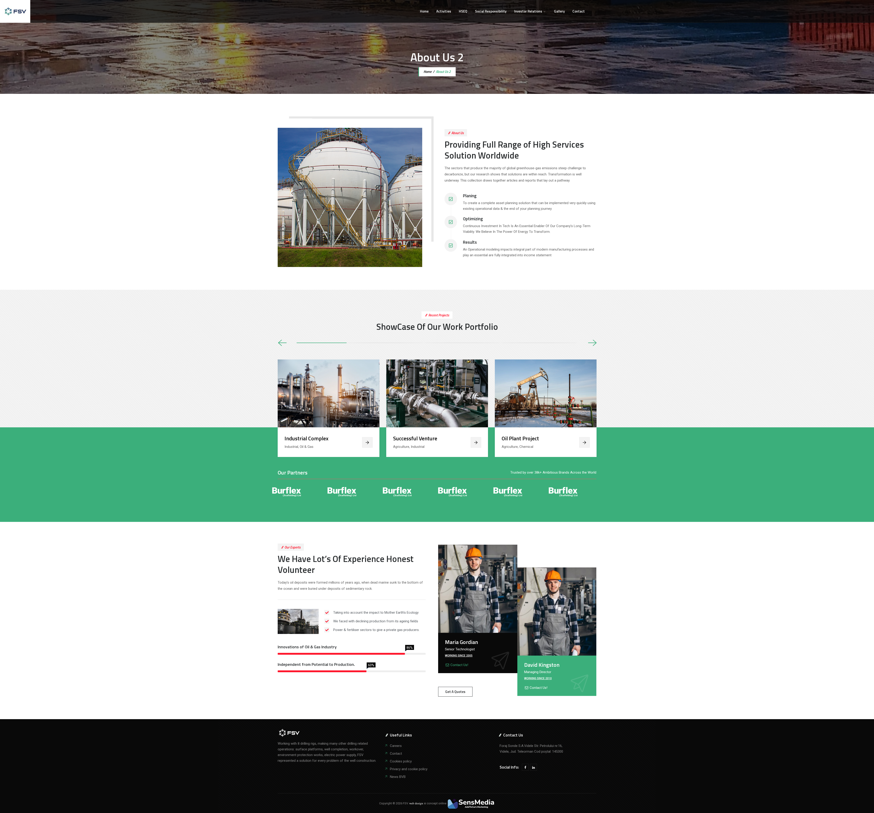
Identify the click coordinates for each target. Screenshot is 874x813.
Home (424, 11)
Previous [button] (282, 343)
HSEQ (463, 11)
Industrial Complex (306, 438)
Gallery (559, 11)
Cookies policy (401, 761)
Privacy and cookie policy (408, 769)
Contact (578, 11)
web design (416, 803)
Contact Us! (459, 665)
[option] (328, 408)
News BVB (398, 777)
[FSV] (15, 11)
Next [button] (592, 343)
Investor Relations (528, 11)
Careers (396, 746)
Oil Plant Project (520, 438)
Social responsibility (490, 11)
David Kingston (541, 665)
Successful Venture (415, 438)
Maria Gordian (461, 642)
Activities (443, 11)
